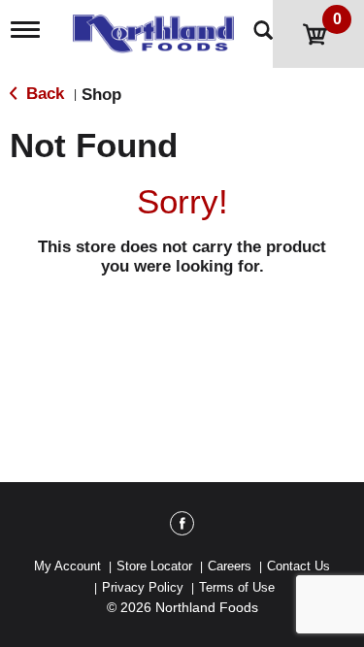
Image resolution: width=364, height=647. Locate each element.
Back (42, 93)
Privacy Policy (142, 587)
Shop (101, 94)
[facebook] (182, 526)
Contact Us (298, 566)
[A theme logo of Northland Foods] (158, 27)
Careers (229, 566)
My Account (67, 566)
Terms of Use (237, 587)
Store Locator (154, 566)
